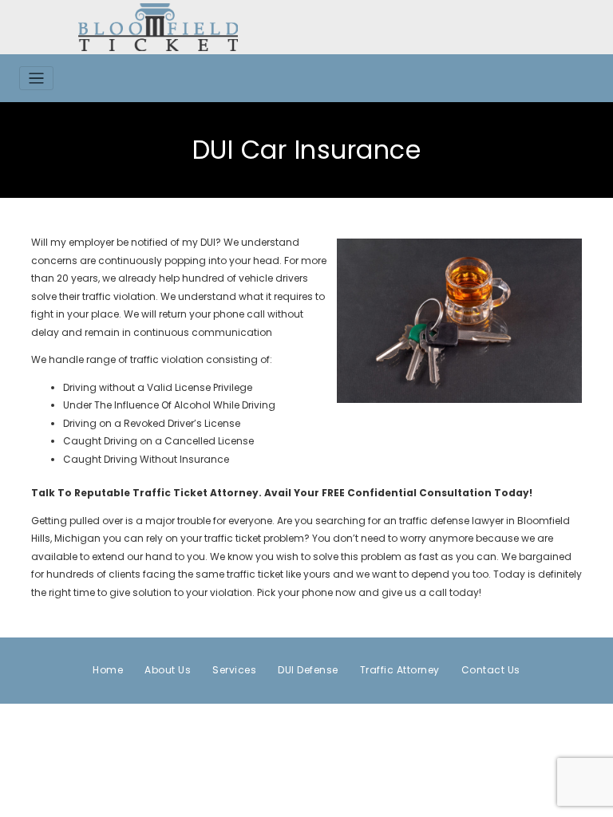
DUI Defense (308, 670)
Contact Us (490, 670)
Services (234, 670)
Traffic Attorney (400, 670)
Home (108, 670)
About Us (167, 670)
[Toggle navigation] (36, 78)
